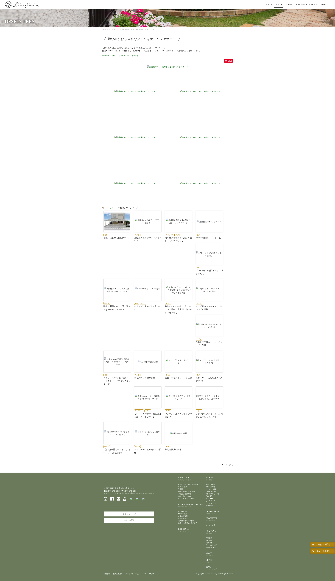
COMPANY (323, 4)
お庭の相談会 (183, 518)
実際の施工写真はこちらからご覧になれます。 (121, 55)
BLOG (211, 568)
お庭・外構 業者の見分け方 (187, 523)
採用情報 (107, 574)
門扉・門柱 (209, 496)
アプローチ (209, 498)
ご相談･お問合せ (323, 544)
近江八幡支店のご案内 (186, 498)
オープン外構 (210, 484)
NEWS (209, 561)
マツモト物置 (210, 525)
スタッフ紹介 (183, 487)
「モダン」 (112, 207)
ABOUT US (268, 4)
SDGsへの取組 (211, 547)
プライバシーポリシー (133, 574)
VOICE (209, 554)
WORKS (278, 4)
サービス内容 (183, 514)
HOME (104, 29)
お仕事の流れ (183, 511)
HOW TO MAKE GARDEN (306, 4)
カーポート (127, 493)
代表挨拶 (209, 538)
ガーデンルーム (148, 493)
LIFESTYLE (289, 4)
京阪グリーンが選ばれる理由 (188, 484)
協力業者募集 (117, 574)
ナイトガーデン (211, 503)
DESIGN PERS (212, 512)
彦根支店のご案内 (184, 496)
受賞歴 (180, 489)
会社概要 (209, 540)
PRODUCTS (211, 519)
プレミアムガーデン (213, 494)
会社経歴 (209, 543)
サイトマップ (149, 574)
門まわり (118, 493)
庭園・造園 (209, 506)
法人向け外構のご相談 (186, 521)
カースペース (210, 501)
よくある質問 (183, 516)
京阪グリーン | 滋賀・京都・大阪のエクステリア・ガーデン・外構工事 (24, 4)
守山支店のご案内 (184, 494)
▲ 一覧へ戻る (227, 465)
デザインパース (114, 29)
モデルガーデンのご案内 (186, 491)
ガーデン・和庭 (211, 489)
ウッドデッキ (137, 493)
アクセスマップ (129, 514)
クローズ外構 (210, 487)
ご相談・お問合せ (129, 520)
